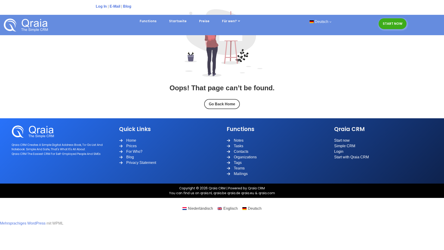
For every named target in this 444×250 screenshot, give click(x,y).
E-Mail (115, 6)
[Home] (127, 140)
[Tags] (234, 163)
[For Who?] (130, 151)
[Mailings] (237, 174)
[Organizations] (242, 157)
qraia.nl (206, 193)
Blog (127, 6)
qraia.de (233, 193)
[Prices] (128, 146)
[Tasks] (235, 146)
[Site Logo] (27, 25)
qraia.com (267, 193)
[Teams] (236, 168)
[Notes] (235, 140)
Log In (101, 6)
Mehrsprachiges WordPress (23, 223)
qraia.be (219, 193)
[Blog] (126, 157)
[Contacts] (237, 151)
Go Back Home (222, 104)
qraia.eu (247, 193)
